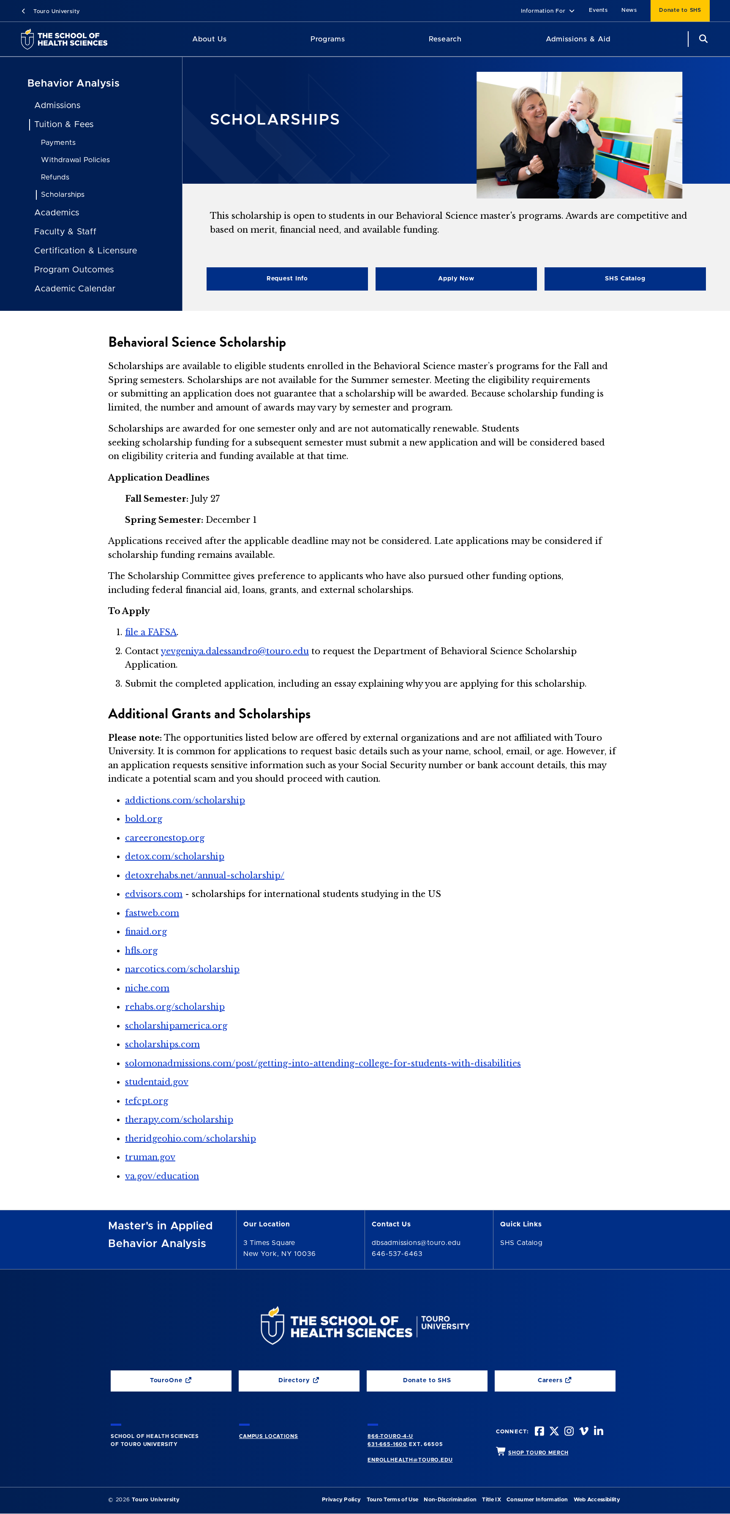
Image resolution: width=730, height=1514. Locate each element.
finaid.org (146, 932)
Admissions (57, 105)
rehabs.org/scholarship (175, 1007)
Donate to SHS (680, 10)
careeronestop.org (164, 838)
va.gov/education (162, 1176)
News (629, 10)
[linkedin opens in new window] (597, 1432)
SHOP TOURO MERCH (538, 1452)
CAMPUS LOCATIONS (268, 1436)
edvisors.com (153, 894)
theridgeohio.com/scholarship (190, 1138)
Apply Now (425, 280)
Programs (328, 39)
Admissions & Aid (578, 39)
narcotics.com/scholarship (182, 969)
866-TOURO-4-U (390, 1436)
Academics (57, 213)
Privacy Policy (341, 1500)
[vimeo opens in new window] (582, 1432)
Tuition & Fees (64, 124)
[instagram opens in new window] (568, 1432)
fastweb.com (152, 913)
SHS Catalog (595, 280)
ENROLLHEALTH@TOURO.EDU (410, 1459)
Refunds (55, 177)
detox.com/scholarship (174, 856)
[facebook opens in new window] (538, 1432)
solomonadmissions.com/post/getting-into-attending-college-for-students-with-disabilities (323, 1063)
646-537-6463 (397, 1253)
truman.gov (150, 1157)
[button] (548, 11)
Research (445, 39)
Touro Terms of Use (393, 1500)
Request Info (287, 279)
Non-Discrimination (450, 1500)
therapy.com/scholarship (179, 1119)
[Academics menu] (351, 39)
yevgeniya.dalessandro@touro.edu (235, 651)
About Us (209, 39)
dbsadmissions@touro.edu (416, 1242)
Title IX (491, 1500)
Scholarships (63, 194)
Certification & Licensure (85, 251)
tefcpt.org (146, 1101)
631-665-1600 (387, 1444)
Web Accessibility (597, 1500)
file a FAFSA (151, 632)
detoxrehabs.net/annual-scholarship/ (204, 875)
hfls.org (141, 951)
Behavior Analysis (73, 84)
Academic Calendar (75, 289)
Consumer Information (537, 1500)
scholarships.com (162, 1044)
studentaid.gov (156, 1082)
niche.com (147, 988)
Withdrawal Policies (75, 159)
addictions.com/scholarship (185, 800)
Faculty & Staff (65, 232)
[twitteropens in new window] (553, 1432)
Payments (58, 142)
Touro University (55, 11)
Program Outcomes (74, 270)
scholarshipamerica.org (176, 1026)
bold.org (143, 819)
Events (598, 10)
